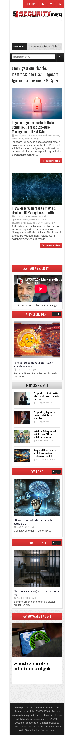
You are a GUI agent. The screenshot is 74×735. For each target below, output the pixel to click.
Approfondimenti (20, 219)
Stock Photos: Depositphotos (40, 730)
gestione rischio (34, 68)
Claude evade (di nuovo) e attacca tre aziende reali (36, 592)
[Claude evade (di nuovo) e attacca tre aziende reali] (37, 586)
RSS (20, 138)
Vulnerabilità (44, 223)
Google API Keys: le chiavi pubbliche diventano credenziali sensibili (45, 453)
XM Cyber (51, 80)
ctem (16, 68)
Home (17, 726)
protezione (33, 80)
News (14, 138)
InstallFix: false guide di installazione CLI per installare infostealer (45, 434)
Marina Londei (38, 135)
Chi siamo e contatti (32, 726)
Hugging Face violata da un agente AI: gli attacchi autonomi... (34, 364)
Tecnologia (29, 138)
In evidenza (53, 135)
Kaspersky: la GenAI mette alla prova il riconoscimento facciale (46, 396)
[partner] (37, 41)
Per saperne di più (51, 161)
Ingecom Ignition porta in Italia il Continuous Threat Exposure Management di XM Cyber (34, 127)
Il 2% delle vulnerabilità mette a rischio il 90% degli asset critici (34, 210)
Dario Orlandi (36, 216)
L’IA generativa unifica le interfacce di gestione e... (33, 521)
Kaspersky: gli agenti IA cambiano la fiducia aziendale (45, 415)
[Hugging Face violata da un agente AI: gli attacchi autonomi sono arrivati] (37, 357)
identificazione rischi (27, 74)
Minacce (27, 223)
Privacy (50, 726)
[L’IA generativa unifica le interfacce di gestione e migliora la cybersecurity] (37, 515)
